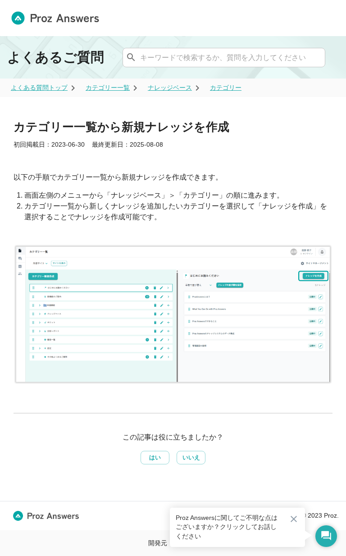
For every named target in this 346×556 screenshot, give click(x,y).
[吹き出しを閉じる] (293, 519)
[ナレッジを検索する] (131, 57)
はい (155, 457)
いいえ (191, 457)
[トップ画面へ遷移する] (59, 18)
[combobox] (223, 57)
